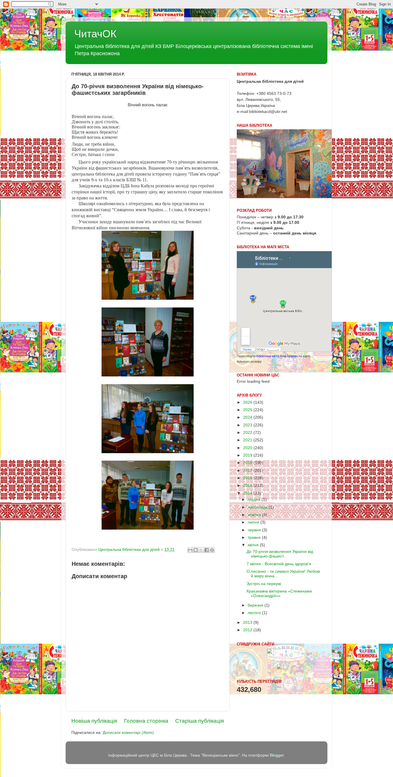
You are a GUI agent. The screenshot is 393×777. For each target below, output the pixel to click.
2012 (248, 630)
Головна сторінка (146, 721)
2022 (248, 432)
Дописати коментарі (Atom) (128, 732)
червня (255, 530)
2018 (248, 463)
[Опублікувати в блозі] (196, 550)
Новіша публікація (94, 721)
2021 (248, 440)
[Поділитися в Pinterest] (212, 550)
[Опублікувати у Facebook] (206, 550)
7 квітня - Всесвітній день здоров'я (279, 564)
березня (256, 605)
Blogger (277, 755)
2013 (248, 622)
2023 (248, 425)
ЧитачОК (95, 34)
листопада (258, 507)
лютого (255, 613)
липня (254, 522)
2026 (248, 402)
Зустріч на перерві (264, 584)
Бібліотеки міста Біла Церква (277, 356)
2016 (248, 478)
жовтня (255, 515)
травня (255, 537)
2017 (248, 470)
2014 (248, 493)
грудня (255, 499)
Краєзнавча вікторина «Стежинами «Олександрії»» (279, 593)
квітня (254, 545)
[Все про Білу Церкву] (279, 668)
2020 (248, 448)
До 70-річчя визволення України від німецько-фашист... (280, 553)
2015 (248, 485)
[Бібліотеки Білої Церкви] (279, 656)
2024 (248, 417)
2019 (248, 455)
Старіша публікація (199, 721)
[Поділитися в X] (201, 550)
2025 (248, 410)
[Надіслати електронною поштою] (190, 550)
